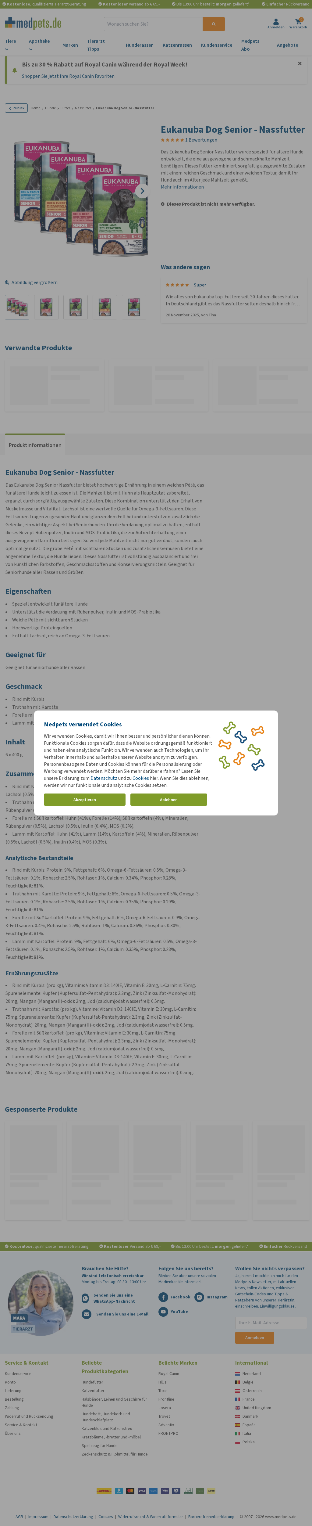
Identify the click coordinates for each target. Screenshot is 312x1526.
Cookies (141, 778)
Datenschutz (103, 778)
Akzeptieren (84, 800)
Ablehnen (169, 800)
